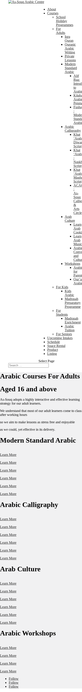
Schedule (53, 342)
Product (52, 350)
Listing (52, 353)
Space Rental (56, 346)
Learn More (8, 455)
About (51, 9)
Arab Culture (70, 218)
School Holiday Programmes (64, 21)
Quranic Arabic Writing (70, 48)
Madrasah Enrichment (73, 320)
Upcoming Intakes (60, 338)
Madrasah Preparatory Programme (73, 302)
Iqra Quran (69, 38)
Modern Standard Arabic (71, 68)
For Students (62, 312)
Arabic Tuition (70, 328)
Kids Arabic (69, 293)
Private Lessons (70, 58)
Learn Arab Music (77, 240)
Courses (52, 13)
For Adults (60, 31)
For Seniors (64, 334)
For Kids (62, 287)
